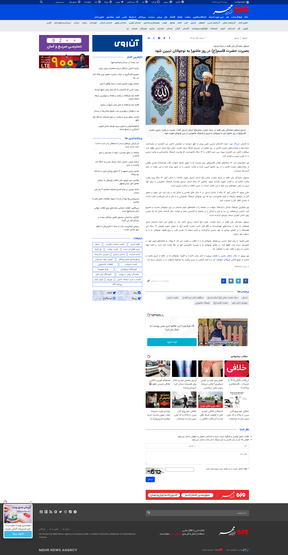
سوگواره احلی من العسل (192, 297)
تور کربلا (98, 249)
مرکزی (152, 28)
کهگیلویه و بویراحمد (200, 28)
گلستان (186, 28)
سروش (166, 2)
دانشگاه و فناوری (199, 17)
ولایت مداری (172, 297)
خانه (246, 17)
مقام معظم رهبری (229, 256)
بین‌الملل (142, 17)
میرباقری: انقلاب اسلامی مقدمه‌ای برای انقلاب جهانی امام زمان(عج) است (116, 209)
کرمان (222, 28)
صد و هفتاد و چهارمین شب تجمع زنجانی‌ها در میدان (116, 111)
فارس (49, 22)
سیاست (151, 17)
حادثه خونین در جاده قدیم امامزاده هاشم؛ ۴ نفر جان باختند (116, 191)
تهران (164, 22)
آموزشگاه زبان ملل (103, 274)
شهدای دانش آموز (239, 303)
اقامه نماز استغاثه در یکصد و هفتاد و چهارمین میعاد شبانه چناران (116, 97)
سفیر (97, 244)
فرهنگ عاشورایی (202, 303)
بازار (165, 17)
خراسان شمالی (106, 22)
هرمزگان (143, 28)
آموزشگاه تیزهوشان (128, 269)
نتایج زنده (88, 2)
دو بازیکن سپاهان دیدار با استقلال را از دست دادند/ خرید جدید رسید (117, 145)
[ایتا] (41, 512)
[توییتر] (60, 512)
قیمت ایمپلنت (131, 264)
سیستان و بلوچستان (62, 22)
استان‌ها (132, 17)
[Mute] (206, 343)
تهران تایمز (98, 279)
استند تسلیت (135, 254)
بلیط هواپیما (103, 269)
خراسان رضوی (120, 22)
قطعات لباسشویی (105, 264)
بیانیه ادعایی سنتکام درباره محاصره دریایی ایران (119, 68)
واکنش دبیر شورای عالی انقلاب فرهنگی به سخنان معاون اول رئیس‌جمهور (118, 182)
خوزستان (93, 22)
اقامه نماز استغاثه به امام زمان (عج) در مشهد (119, 105)
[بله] (70, 512)
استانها (244, 38)
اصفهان (202, 22)
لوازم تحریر (135, 244)
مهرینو (109, 279)
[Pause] (201, 343)
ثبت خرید (172, 342)
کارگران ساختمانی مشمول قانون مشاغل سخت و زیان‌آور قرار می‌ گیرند (118, 219)
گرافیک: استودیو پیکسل (211, 550)
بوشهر (172, 22)
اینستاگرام (131, 2)
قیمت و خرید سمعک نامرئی (129, 279)
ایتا (96, 2)
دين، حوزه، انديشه (216, 17)
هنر (227, 17)
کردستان (231, 28)
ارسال (150, 479)
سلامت (188, 17)
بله (143, 2)
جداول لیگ (73, 2)
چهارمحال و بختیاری (152, 22)
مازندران (160, 28)
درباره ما (66, 529)
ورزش (159, 17)
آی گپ (154, 2)
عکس (124, 17)
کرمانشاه (214, 28)
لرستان (169, 28)
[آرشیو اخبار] (46, 512)
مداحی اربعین (119, 254)
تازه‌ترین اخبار (134, 57)
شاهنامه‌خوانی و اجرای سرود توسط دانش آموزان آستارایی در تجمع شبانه (118, 128)
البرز (186, 22)
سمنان (76, 22)
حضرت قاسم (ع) (221, 303)
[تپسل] (148, 315)
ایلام (180, 22)
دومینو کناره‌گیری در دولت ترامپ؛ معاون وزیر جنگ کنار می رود (116, 76)
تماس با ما (54, 529)
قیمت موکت (112, 249)
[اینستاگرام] (65, 512)
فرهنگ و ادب (236, 17)
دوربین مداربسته (101, 254)
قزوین (245, 28)
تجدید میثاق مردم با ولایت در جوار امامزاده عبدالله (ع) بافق (116, 118)
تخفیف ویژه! (18, 534)
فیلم (118, 17)
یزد (127, 28)
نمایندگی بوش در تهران (129, 274)
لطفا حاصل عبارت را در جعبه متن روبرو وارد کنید (227, 469)
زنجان (84, 22)
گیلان (177, 28)
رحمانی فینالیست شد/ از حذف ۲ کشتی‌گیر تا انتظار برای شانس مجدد (117, 228)
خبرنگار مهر (235, 144)
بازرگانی (42, 529)
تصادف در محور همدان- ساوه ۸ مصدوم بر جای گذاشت (119, 154)
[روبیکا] (56, 512)
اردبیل (193, 22)
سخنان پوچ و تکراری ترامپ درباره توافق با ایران (119, 83)
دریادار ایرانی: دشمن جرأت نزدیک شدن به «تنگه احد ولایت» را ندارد (117, 163)
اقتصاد (172, 17)
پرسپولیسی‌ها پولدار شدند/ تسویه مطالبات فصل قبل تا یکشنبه (115, 200)
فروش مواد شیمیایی (103, 259)
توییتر (118, 2)
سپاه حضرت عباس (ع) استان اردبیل (222, 297)
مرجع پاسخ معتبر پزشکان (129, 259)
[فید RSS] (51, 512)
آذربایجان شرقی (229, 22)
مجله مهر (110, 17)
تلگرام (178, 2)
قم (239, 28)
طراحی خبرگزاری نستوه (234, 550)
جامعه (180, 17)
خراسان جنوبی (135, 22)
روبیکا (106, 2)
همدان (134, 28)
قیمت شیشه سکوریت (115, 244)
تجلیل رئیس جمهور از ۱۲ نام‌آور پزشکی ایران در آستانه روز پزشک (116, 173)
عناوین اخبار (243, 22)
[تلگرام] (75, 512)
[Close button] (30, 502)
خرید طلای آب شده (132, 249)
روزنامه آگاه (117, 284)
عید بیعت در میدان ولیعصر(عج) (125, 62)
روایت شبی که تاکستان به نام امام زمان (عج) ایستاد (116, 89)
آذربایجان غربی (214, 22)
